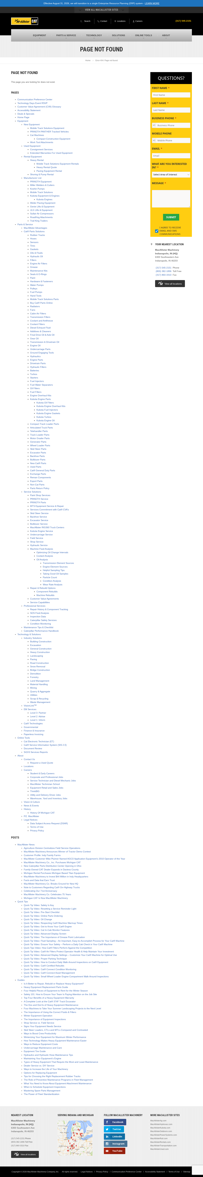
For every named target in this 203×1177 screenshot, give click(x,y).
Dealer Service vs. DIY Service (39, 1065)
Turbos (33, 374)
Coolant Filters (37, 324)
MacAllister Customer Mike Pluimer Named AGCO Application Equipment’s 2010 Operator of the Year (74, 858)
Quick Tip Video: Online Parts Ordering (43, 916)
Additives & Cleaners (40, 331)
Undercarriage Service (41, 534)
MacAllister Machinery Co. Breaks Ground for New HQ (51, 883)
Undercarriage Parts (40, 349)
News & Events (31, 805)
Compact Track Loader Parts (44, 424)
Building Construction (40, 641)
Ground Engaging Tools (42, 352)
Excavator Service (39, 520)
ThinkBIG (34, 791)
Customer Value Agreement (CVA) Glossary (39, 106)
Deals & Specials (25, 114)
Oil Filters (35, 388)
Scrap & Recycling (39, 698)
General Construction (41, 648)
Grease (34, 267)
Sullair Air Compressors (42, 213)
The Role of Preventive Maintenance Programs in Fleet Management (58, 1079)
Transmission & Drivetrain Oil (44, 342)
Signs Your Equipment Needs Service (42, 1026)
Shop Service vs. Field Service (39, 1023)
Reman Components (40, 477)
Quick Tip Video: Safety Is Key (39, 905)
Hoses (33, 238)
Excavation (35, 645)
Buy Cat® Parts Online (41, 303)
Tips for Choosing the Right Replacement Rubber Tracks (52, 1076)
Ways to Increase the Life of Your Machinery (46, 1069)
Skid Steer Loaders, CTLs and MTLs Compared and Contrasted (56, 1030)
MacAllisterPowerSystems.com (163, 1135)
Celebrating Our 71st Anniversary (40, 891)
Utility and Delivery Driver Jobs (45, 795)
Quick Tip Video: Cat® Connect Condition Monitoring (50, 969)
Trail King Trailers (39, 220)
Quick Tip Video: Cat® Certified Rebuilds (44, 965)
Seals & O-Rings (38, 274)
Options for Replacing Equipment (40, 1072)
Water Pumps (37, 285)
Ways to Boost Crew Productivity (40, 1033)
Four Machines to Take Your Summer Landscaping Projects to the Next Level (62, 1008)
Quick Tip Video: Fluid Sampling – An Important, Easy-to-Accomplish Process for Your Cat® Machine (74, 941)
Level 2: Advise (37, 716)
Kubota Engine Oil (45, 420)
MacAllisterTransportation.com (163, 1146)
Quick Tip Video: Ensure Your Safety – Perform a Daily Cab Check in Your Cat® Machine (68, 944)
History (27, 809)
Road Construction (39, 663)
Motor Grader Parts (40, 438)
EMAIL (156, 148)
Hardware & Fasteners (41, 281)
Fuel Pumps (36, 292)
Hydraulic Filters (38, 367)
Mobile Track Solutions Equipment (47, 128)
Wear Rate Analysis (52, 584)
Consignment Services (41, 149)
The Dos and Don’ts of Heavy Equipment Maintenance (51, 1005)
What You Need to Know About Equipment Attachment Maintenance (58, 1083)
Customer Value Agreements (44, 598)
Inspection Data (38, 616)
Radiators (35, 306)
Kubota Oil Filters (45, 402)
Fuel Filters (35, 392)
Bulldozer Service (39, 524)
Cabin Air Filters (38, 313)
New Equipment (32, 124)
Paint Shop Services (40, 495)
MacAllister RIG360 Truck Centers (47, 527)
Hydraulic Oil (36, 256)
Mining (33, 688)
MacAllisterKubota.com (160, 1128)
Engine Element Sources (55, 566)
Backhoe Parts (37, 456)
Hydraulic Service (39, 545)
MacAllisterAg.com (158, 1121)
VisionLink (30, 705)
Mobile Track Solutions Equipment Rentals (57, 163)
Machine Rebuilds (45, 595)
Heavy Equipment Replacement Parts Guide (46, 987)
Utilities (33, 695)
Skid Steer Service (39, 513)
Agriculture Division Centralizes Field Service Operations (52, 848)
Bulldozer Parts (37, 459)
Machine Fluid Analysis (41, 549)
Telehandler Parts (39, 431)
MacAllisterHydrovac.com (161, 1124)
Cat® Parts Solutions (34, 231)
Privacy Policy (37, 830)
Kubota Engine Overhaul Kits (50, 406)
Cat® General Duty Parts (42, 470)
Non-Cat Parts (37, 484)
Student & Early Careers (42, 773)
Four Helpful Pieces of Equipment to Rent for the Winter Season (56, 990)
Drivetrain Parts (38, 363)
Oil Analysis (42, 559)
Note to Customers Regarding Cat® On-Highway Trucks (52, 887)
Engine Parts (36, 360)
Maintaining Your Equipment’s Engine (42, 1058)
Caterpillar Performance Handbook (41, 631)
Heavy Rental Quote (46, 167)
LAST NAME (159, 103)
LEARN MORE (152, 3)
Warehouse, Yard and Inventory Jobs (48, 798)
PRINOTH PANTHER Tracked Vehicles (49, 131)
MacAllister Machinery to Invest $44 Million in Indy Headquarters (56, 876)
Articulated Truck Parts (41, 427)
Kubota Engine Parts (40, 399)
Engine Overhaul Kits (40, 395)
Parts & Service (25, 224)
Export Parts (36, 481)
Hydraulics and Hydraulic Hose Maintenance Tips (48, 1055)
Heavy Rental (37, 160)
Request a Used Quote (41, 762)
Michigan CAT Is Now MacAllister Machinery (46, 898)
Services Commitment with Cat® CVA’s (49, 509)
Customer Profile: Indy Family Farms (42, 855)
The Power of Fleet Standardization (41, 1094)
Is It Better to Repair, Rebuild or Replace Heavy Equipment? (54, 983)
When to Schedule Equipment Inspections (45, 1087)
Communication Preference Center (34, 99)
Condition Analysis (52, 581)
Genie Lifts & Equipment (42, 206)
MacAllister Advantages (35, 228)
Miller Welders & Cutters (42, 185)
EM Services (30, 709)
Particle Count (50, 577)
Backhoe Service (38, 516)
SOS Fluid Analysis (39, 613)
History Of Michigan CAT (42, 812)
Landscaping (36, 656)
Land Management (39, 681)
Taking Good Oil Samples (55, 573)
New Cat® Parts (38, 463)
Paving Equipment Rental (49, 171)
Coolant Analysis (44, 556)
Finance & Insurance (34, 730)
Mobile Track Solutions (41, 192)
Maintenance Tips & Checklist (38, 627)
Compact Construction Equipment (53, 138)
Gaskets (34, 249)
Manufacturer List (32, 178)
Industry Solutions (33, 638)
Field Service (36, 538)
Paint (32, 278)
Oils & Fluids (36, 253)
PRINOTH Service (39, 499)
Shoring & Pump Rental (42, 174)
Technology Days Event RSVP (32, 103)
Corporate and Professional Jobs (46, 777)
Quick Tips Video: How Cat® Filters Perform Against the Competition (58, 948)
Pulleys (33, 288)
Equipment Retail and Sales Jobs (46, 787)
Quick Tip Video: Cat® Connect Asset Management (49, 973)
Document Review (33, 748)
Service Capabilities (40, 602)
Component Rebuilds (47, 591)
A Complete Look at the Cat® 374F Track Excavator (50, 1001)
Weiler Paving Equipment (42, 203)
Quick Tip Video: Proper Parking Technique (45, 958)
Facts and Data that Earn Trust (39, 880)
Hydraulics (35, 356)
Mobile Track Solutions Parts (44, 299)
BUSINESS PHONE (163, 118)
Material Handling (39, 684)
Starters (34, 377)
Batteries (34, 370)
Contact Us (29, 759)
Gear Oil (34, 338)
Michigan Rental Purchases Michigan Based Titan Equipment (54, 873)
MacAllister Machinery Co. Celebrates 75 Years (47, 894)
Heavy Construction (40, 652)
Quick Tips (22, 901)
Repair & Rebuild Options (43, 588)
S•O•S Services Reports (36, 752)
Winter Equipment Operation (38, 1015)
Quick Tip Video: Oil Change (38, 919)
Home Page (23, 117)
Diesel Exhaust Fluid (40, 327)
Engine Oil (35, 345)
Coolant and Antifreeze (41, 320)
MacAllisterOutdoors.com (161, 1131)
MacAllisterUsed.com (159, 1149)
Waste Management (40, 702)
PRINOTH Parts (38, 502)
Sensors (34, 242)
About (20, 755)
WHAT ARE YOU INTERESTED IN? (169, 165)
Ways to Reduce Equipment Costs (41, 1044)
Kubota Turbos (43, 417)
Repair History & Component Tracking (49, 609)
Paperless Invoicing (33, 734)
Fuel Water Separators (41, 385)
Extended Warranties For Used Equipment (51, 153)
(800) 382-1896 (163, 271)
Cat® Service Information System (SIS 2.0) (45, 745)
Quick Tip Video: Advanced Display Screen (45, 933)
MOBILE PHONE (162, 133)
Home (88, 60)
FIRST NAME (159, 88)
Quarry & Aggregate (40, 691)
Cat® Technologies (33, 723)
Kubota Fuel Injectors (47, 410)
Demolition (35, 673)
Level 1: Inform (37, 720)
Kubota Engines (44, 199)
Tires (32, 245)
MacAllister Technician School (45, 784)
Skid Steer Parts (38, 449)
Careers (28, 770)
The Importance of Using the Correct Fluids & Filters (50, 1012)
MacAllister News (26, 844)
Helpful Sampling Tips (54, 570)
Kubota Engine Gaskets (48, 413)
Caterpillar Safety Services (43, 620)
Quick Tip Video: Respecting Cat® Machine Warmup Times (53, 923)
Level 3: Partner (38, 713)
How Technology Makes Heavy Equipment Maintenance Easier (55, 1040)
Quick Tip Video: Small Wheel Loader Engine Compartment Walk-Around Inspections (66, 976)
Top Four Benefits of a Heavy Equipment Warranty (49, 998)
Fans (32, 310)
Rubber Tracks (37, 235)
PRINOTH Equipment (41, 181)
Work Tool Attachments (41, 142)
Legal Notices (30, 819)
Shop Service (36, 541)
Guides (21, 980)
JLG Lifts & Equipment (41, 210)
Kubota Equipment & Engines (44, 195)
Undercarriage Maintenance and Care (43, 1048)
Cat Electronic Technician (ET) (39, 741)
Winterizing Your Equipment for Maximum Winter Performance (55, 1037)
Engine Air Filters (38, 263)
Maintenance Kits (38, 270)
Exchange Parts (38, 474)
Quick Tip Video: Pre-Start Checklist (41, 912)
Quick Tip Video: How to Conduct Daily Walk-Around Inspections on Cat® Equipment (66, 962)
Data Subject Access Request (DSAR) (49, 823)
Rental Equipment (33, 156)
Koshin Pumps (37, 188)
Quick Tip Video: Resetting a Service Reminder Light (50, 908)
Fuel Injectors (37, 381)
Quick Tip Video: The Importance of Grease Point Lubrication (54, 937)
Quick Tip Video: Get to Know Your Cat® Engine (48, 926)
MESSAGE (158, 183)
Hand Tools (35, 295)
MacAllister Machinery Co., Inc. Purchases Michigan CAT (52, 862)
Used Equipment (32, 146)
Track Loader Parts (39, 434)
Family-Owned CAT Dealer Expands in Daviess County (51, 869)
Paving (33, 659)
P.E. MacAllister (31, 816)
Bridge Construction (40, 670)
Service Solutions (32, 491)
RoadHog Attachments (41, 217)
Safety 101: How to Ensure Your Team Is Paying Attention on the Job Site (60, 994)
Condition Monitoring (40, 623)
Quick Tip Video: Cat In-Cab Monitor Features (47, 930)
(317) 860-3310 (163, 275)
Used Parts (35, 466)
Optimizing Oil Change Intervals (52, 552)
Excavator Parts (38, 452)
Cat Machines (37, 135)
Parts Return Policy (39, 488)
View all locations (173, 283)
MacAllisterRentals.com (160, 1142)
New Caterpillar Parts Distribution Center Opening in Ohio (52, 866)
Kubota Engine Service (41, 531)
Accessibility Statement (28, 110)
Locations (28, 766)
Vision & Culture (32, 802)
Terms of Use (36, 827)
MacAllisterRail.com (158, 1138)
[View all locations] (75, 1157)
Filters (33, 260)
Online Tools (23, 738)
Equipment (22, 121)
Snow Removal (37, 666)
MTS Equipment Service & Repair (47, 506)
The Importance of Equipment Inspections (45, 1019)
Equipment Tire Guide (35, 1051)
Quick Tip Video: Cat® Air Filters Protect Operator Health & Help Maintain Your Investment (69, 951)
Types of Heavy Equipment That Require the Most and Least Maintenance (61, 1062)
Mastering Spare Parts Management (42, 1090)
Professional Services (34, 606)
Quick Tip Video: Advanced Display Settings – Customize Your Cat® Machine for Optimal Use (70, 955)
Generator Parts (38, 441)
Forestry (34, 677)
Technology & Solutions (29, 634)
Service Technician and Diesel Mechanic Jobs (53, 780)
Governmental (31, 727)
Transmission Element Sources (58, 563)
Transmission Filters (40, 317)
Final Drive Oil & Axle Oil (42, 335)
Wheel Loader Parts (40, 445)
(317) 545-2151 (183, 21)
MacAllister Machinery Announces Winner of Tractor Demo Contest (57, 851)
